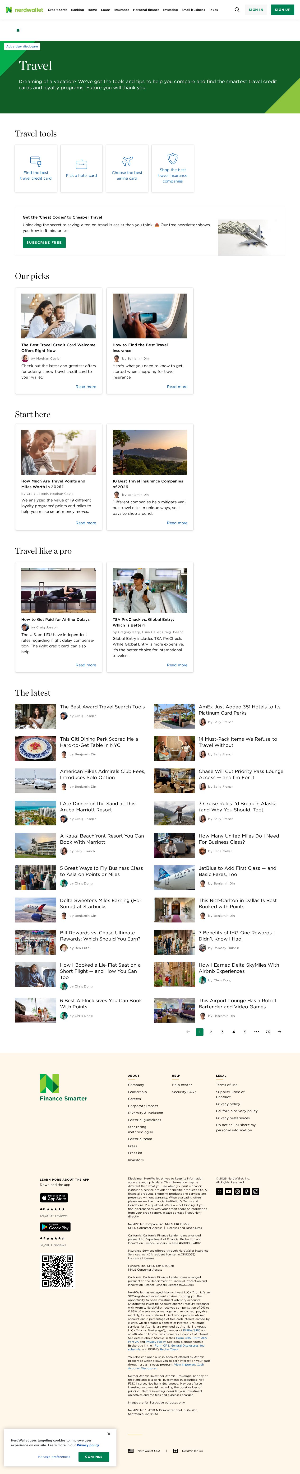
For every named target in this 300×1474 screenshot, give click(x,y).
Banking (77, 10)
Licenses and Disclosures (184, 1228)
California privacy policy (237, 1111)
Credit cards (57, 10)
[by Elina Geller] (202, 851)
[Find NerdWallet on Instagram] (237, 1194)
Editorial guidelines (144, 1120)
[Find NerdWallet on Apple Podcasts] (246, 1194)
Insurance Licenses (141, 1258)
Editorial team (140, 1139)
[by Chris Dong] (64, 883)
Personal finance (146, 10)
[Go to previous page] (188, 1032)
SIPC (197, 1330)
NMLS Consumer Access (145, 1228)
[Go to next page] (279, 1032)
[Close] (109, 1434)
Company (136, 1085)
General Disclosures (184, 1345)
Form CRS (183, 1338)
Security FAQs (184, 1092)
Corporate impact (143, 1106)
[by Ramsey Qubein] (202, 948)
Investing (170, 10)
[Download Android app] (55, 1227)
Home (92, 10)
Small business (193, 10)
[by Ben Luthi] (64, 948)
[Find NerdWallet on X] (219, 1194)
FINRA (187, 1330)
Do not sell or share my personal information (236, 1127)
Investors (136, 1160)
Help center (182, 1085)
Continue (93, 1457)
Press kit (135, 1153)
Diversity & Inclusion (145, 1113)
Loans (106, 10)
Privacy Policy (156, 1341)
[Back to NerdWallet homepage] (18, 30)
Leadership (137, 1092)
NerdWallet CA (192, 1451)
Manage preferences (54, 1457)
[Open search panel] (237, 10)
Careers (134, 1099)
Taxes (213, 10)
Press (132, 1146)
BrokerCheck (169, 1349)
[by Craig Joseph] (64, 716)
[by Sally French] (202, 722)
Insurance (121, 10)
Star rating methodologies (141, 1129)
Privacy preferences (233, 1118)
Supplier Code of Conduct (230, 1094)
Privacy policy (228, 1104)
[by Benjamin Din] (64, 754)
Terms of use (227, 1085)
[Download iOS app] (54, 1198)
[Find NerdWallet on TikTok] (255, 1194)
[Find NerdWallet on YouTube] (228, 1194)
